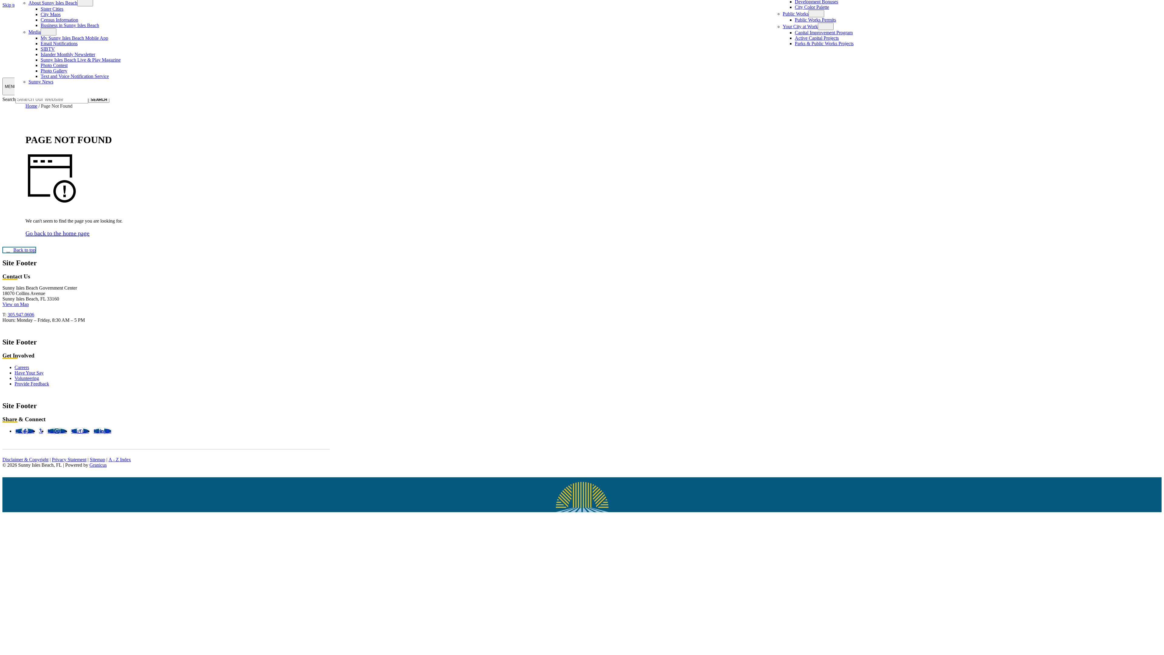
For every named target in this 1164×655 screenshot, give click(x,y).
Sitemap (97, 459)
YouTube (80, 431)
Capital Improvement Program (824, 32)
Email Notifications (59, 43)
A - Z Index (120, 459)
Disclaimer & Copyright (25, 459)
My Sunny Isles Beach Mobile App (74, 38)
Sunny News (40, 81)
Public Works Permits (815, 19)
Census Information (59, 19)
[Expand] (48, 31)
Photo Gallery (54, 70)
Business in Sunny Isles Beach (70, 25)
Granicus (98, 465)
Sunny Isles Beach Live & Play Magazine (81, 59)
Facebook (24, 431)
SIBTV (48, 49)
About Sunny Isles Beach (52, 2)
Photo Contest (54, 65)
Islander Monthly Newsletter (68, 54)
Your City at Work (800, 26)
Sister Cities (52, 9)
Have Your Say (29, 372)
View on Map (15, 304)
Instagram (57, 431)
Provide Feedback (32, 383)
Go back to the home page (57, 233)
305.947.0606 (21, 314)
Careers (22, 367)
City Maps (51, 14)
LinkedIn (102, 431)
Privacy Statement (69, 459)
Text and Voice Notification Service (75, 76)
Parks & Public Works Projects (824, 43)
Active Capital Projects (817, 38)
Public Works (795, 13)
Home (31, 106)
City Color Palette (812, 7)
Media (34, 32)
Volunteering (27, 378)
